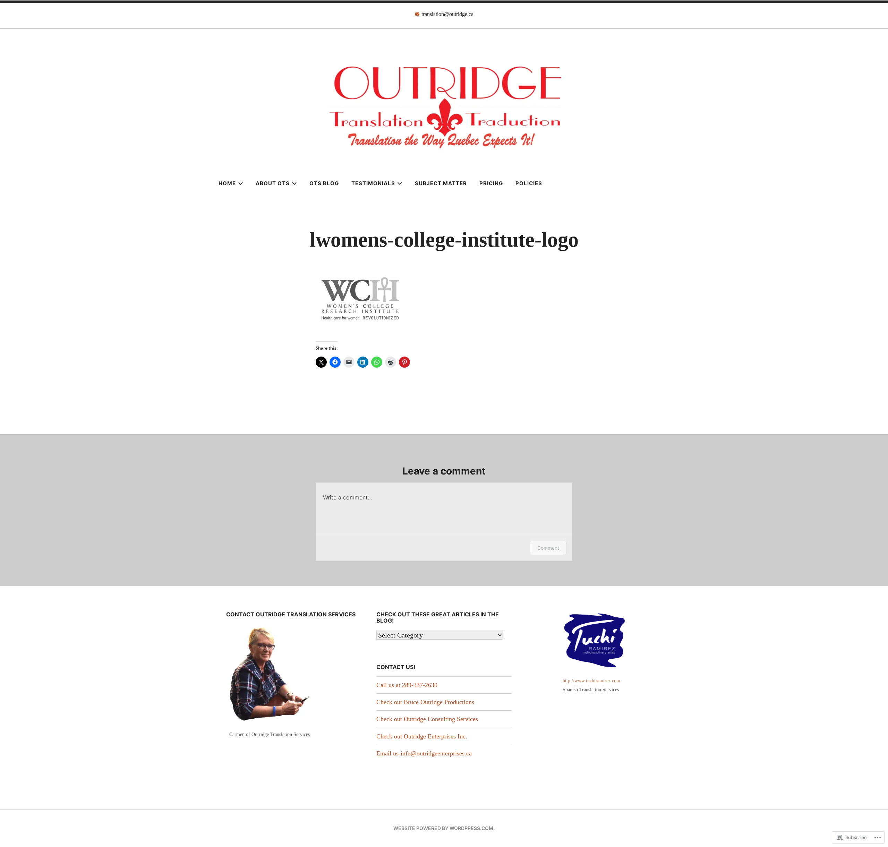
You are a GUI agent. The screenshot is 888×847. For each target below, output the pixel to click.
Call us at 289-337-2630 (406, 685)
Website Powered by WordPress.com (443, 828)
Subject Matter (441, 183)
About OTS (273, 183)
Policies (528, 183)
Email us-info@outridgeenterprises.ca (424, 753)
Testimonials (373, 183)
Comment (548, 548)
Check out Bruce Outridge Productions (425, 702)
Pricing (491, 183)
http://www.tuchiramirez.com (591, 680)
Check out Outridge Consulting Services (427, 719)
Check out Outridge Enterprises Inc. (421, 736)
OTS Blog (324, 183)
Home (227, 183)
